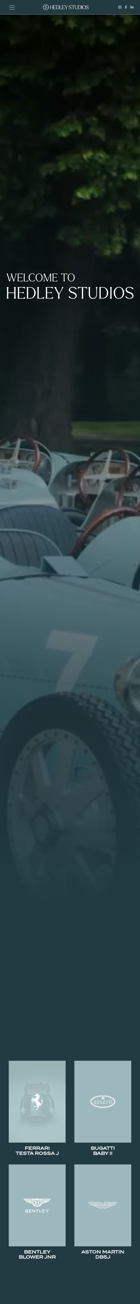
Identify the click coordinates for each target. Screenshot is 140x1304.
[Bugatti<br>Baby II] (102, 1102)
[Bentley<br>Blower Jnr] (37, 1205)
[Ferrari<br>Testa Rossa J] (37, 1102)
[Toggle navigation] (12, 7)
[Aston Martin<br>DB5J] (102, 1205)
